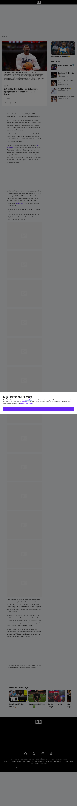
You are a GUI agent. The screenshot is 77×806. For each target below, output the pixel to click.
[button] (38, 409)
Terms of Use (28, 400)
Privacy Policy (26, 401)
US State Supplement (26, 403)
